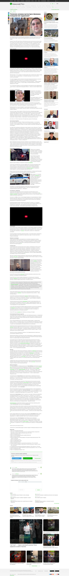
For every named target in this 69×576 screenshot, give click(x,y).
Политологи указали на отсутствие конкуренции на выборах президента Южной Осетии (51, 22)
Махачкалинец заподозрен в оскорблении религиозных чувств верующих (46, 494)
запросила (34, 350)
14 (10, 411)
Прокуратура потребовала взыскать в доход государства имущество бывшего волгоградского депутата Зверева (51, 100)
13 (27, 309)
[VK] (8, 12)
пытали (22, 230)
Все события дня (56, 503)
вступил (33, 361)
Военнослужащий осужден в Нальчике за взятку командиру (20, 494)
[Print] (8, 23)
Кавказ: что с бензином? (14, 9)
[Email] (8, 22)
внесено (26, 295)
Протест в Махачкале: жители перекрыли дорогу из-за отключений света (50, 532)
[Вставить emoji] (26, 482)
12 (25, 304)
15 (10, 423)
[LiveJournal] (8, 21)
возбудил (35, 260)
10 (21, 243)
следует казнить (26, 421)
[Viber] (8, 17)
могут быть (16, 256)
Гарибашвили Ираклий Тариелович (49, 131)
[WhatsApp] (8, 15)
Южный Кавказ (12, 8)
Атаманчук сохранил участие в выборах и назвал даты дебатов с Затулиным (50, 84)
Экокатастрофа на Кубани (55, 9)
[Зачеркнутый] (24, 482)
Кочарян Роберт (46, 119)
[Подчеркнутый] (22, 482)
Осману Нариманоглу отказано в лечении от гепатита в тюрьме (40, 516)
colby (16, 467)
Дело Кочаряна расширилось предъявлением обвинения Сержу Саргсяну (15, 516)
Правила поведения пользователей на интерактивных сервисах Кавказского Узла (27, 574)
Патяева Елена (46, 142)
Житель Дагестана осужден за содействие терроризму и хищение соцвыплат (21, 498)
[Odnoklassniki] (8, 19)
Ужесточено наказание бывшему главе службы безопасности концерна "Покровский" (21, 502)
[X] (8, 18)
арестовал (22, 274)
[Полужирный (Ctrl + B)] (19, 482)
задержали (37, 175)
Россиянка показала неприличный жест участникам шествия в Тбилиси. (49, 564)
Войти (57, 3)
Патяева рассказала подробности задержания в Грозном (51, 52)
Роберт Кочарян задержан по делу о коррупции (49, 67)
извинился (19, 292)
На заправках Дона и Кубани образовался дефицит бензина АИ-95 (28, 516)
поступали (23, 356)
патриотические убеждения (25, 343)
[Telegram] (8, 14)
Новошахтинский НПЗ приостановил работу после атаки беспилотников (51, 38)
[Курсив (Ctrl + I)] (20, 482)
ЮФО (15, 8)
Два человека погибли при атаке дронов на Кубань (52, 516)
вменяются (13, 307)
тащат (21, 69)
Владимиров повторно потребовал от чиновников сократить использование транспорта (44, 502)
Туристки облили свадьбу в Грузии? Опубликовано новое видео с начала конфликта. (50, 547)
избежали (15, 278)
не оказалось (30, 162)
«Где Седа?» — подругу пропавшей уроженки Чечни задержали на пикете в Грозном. (23, 545)
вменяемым (25, 301)
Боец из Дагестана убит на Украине (40, 497)
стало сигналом (26, 382)
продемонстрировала (14, 284)
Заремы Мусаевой (22, 369)
